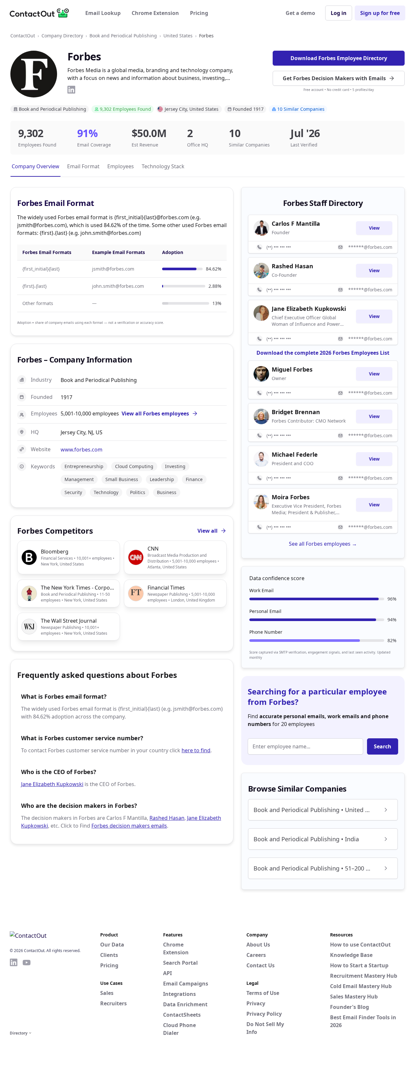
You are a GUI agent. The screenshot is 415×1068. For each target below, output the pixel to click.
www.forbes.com (81, 449)
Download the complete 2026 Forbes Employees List (322, 352)
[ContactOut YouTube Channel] (26, 993)
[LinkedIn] (71, 90)
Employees (120, 166)
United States (178, 35)
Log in (339, 13)
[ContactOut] (41, 13)
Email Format (83, 166)
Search (382, 746)
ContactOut (22, 35)
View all (207, 530)
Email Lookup (103, 13)
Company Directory (62, 35)
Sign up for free (380, 13)
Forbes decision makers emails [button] (129, 825)
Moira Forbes (291, 497)
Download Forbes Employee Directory (338, 58)
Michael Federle (295, 454)
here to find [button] (196, 750)
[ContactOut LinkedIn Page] (14, 993)
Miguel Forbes (292, 369)
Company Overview (35, 166)
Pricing (199, 13)
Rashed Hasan (166, 817)
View (374, 228)
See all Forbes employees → (323, 543)
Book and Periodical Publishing (123, 35)
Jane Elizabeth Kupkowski (52, 784)
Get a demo (300, 13)
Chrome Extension (155, 13)
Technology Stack (163, 166)
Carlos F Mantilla (296, 223)
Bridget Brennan (296, 412)
